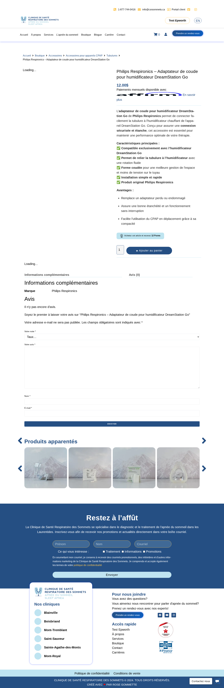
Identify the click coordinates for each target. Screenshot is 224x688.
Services (118, 638)
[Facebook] (160, 615)
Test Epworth (121, 629)
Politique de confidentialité (92, 673)
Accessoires (55, 55)
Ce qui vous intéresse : (73, 551)
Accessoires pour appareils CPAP (84, 55)
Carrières (118, 652)
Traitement (113, 551)
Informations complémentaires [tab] (47, 274)
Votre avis (29, 344)
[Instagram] (173, 615)
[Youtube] (167, 615)
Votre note (30, 331)
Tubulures (112, 55)
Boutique (40, 55)
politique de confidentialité (88, 565)
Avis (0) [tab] (134, 274)
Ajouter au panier (150, 250)
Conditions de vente (127, 673)
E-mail (28, 408)
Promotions (153, 551)
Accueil (27, 55)
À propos (118, 634)
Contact (117, 648)
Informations (133, 551)
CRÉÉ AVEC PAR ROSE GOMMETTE (112, 684)
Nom (27, 396)
